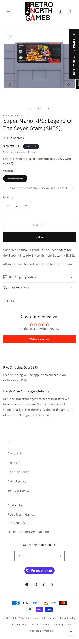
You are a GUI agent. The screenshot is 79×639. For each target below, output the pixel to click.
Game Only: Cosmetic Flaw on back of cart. (40, 189)
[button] (8, 11)
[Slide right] (48, 108)
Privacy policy (20, 624)
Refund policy (17, 481)
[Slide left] (30, 108)
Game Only (17, 179)
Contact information (41, 630)
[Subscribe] (59, 556)
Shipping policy (62, 624)
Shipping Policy (18, 472)
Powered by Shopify (45, 618)
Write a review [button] (39, 339)
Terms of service (40, 624)
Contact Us (15, 453)
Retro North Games (22, 618)
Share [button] (11, 300)
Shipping (7, 152)
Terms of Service (19, 490)
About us (13, 462)
